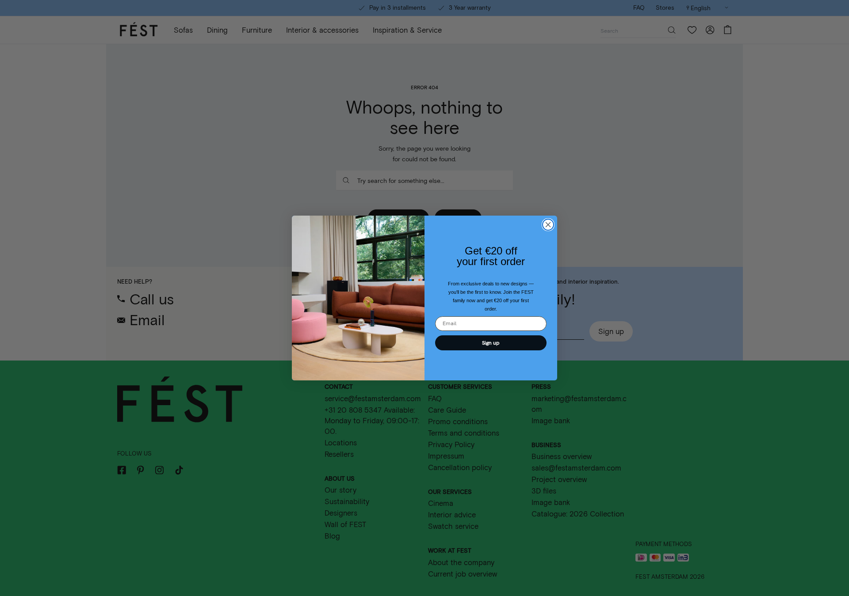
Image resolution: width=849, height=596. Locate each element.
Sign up (491, 342)
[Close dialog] (548, 224)
